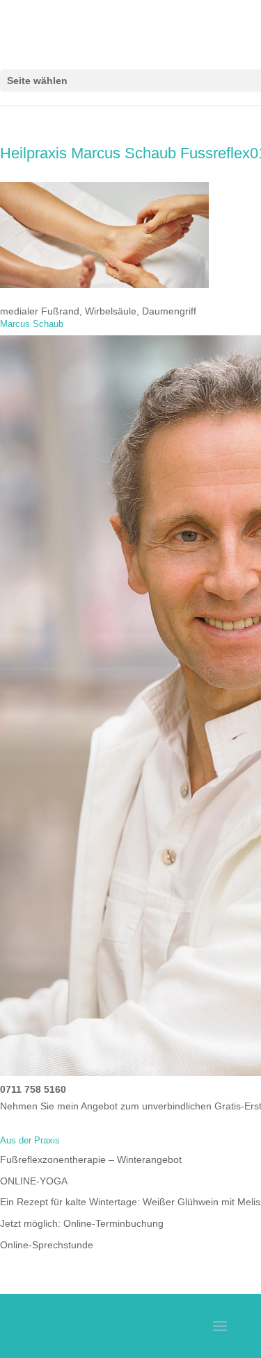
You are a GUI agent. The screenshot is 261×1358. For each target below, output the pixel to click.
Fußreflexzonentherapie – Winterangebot (91, 1159)
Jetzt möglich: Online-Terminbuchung (82, 1223)
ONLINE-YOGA (34, 1181)
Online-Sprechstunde (46, 1244)
